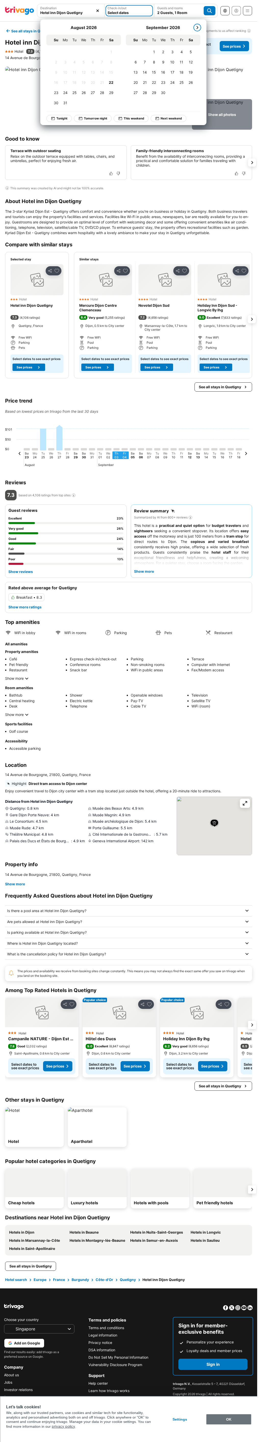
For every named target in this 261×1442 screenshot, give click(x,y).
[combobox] (70, 10)
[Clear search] (97, 10)
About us (11, 1375)
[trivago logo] (19, 11)
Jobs (8, 1382)
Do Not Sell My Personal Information (118, 1357)
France (59, 1279)
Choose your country (21, 1319)
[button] (70, 10)
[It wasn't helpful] (118, 173)
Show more (14, 678)
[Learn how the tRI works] (74, 495)
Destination (48, 8)
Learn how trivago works (108, 1390)
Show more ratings (25, 607)
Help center (98, 1383)
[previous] (20, 454)
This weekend (131, 118)
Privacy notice (100, 1342)
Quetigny (128, 1279)
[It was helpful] (111, 173)
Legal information (102, 1335)
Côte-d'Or (104, 1279)
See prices (232, 46)
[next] (194, 27)
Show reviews (20, 571)
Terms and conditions (106, 1328)
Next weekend (168, 118)
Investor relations (18, 1389)
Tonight (59, 118)
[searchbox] (70, 12)
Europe (40, 1279)
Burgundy (80, 1279)
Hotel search (16, 1279)
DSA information (101, 1350)
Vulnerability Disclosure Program (115, 1365)
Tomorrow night (93, 118)
